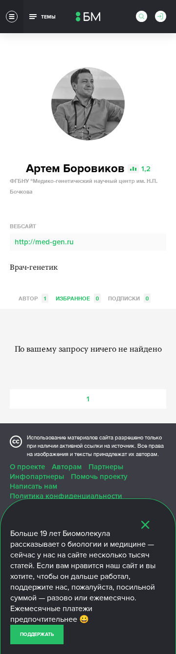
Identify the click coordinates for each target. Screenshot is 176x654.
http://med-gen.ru (44, 242)
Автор (32, 298)
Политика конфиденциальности (66, 496)
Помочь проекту (99, 476)
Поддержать (37, 634)
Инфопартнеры (37, 476)
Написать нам (33, 486)
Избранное (77, 298)
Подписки (128, 298)
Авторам (67, 466)
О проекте (27, 466)
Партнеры (105, 466)
